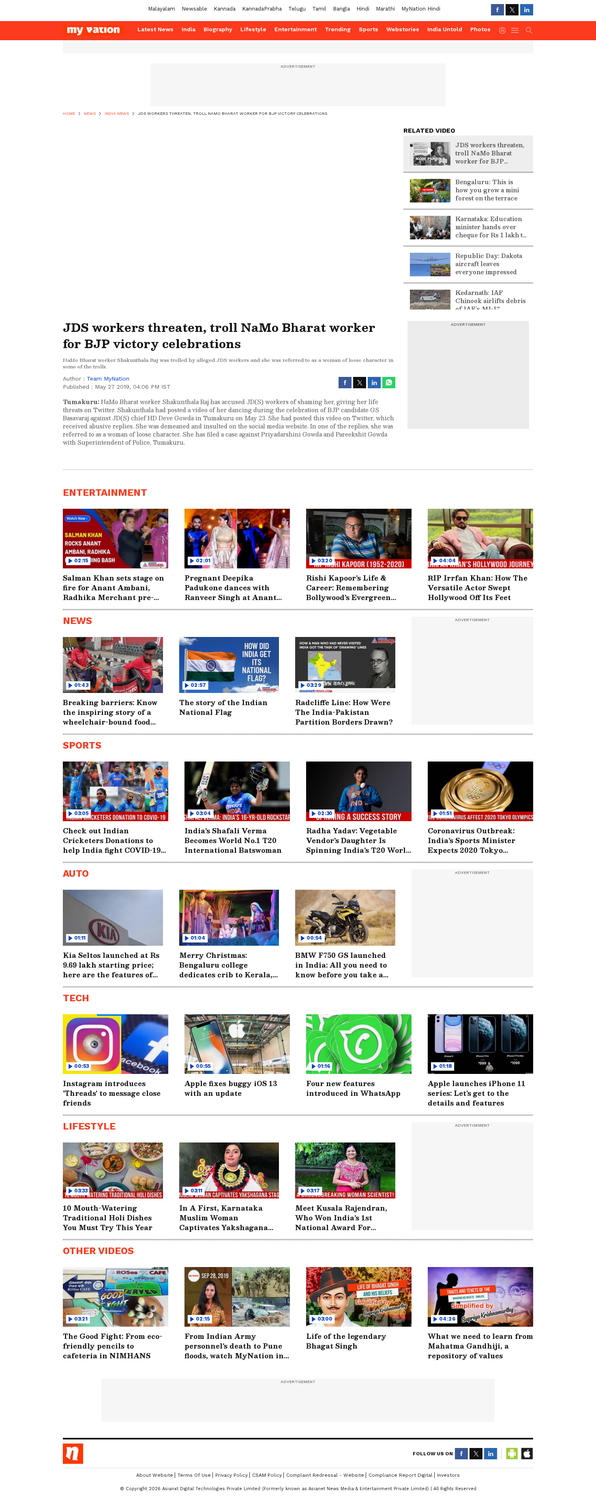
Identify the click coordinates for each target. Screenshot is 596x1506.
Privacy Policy (231, 1475)
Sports (368, 29)
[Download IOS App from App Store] (526, 1453)
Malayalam (161, 9)
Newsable (194, 9)
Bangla (341, 9)
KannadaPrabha (262, 9)
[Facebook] (497, 9)
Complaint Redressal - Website (325, 1475)
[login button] (504, 30)
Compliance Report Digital (401, 1475)
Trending (338, 29)
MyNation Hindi (420, 9)
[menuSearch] (529, 30)
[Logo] (97, 30)
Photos (480, 29)
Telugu (297, 9)
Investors (448, 1475)
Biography (218, 29)
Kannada (225, 9)
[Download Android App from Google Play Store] (512, 1453)
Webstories (402, 29)
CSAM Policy (267, 1475)
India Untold (444, 29)
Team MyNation (108, 378)
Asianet (73, 1454)
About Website (154, 1475)
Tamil (319, 9)
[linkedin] (526, 9)
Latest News (155, 29)
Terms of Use (194, 1475)
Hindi (362, 9)
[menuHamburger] (515, 30)
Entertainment (295, 29)
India (188, 29)
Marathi (385, 9)
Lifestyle (253, 29)
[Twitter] (512, 9)
